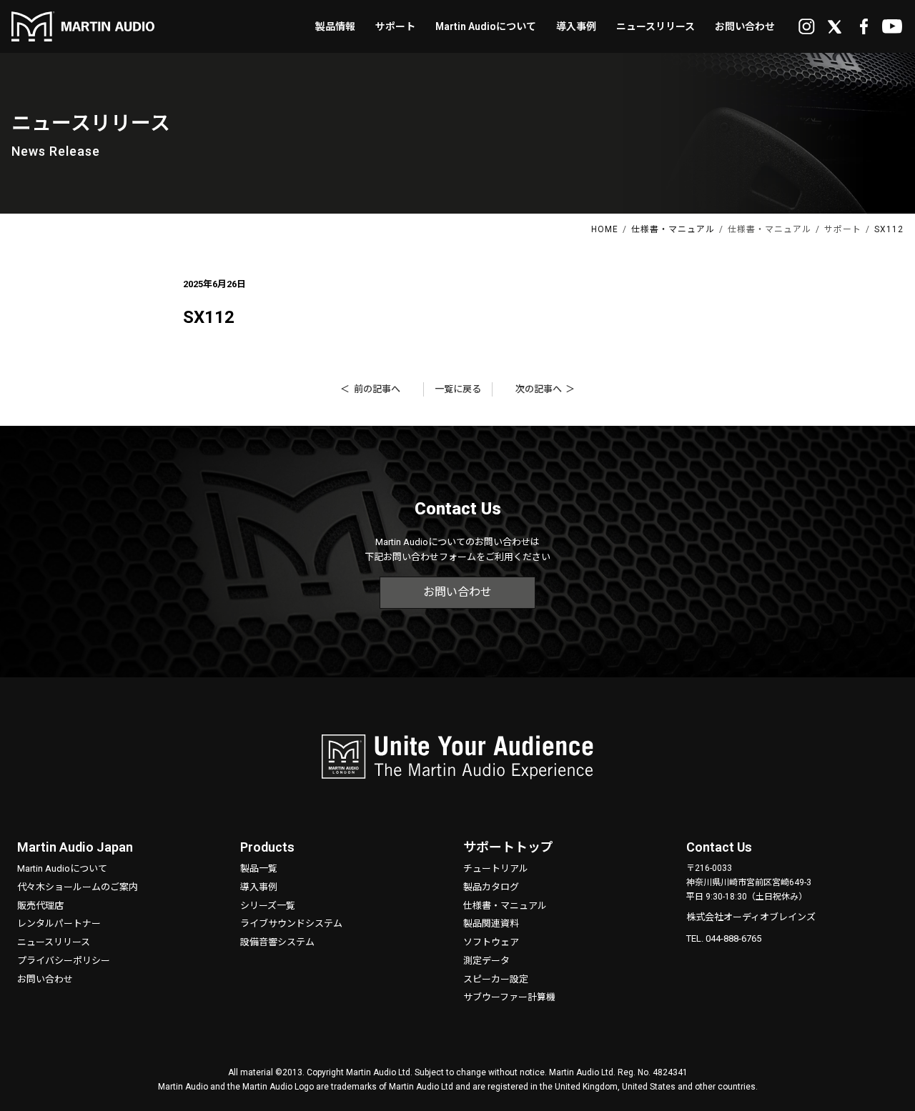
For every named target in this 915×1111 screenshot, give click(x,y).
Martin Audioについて (62, 868)
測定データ (486, 960)
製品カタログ (491, 887)
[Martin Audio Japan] (82, 22)
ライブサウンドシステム (291, 923)
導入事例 (258, 887)
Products (267, 847)
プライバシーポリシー (63, 960)
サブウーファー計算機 (509, 997)
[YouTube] (892, 27)
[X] (835, 27)
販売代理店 (40, 905)
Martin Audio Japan (75, 847)
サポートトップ (508, 847)
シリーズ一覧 (267, 905)
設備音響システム (277, 942)
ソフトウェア (491, 942)
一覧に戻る (458, 389)
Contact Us (719, 847)
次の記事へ (538, 389)
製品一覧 (258, 868)
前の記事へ (377, 389)
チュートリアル (495, 868)
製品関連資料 (491, 923)
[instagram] (806, 27)
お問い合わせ (457, 592)
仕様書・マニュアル (505, 905)
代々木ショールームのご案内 (77, 887)
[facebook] (863, 27)
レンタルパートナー (59, 923)
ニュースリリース (53, 942)
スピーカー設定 (495, 979)
